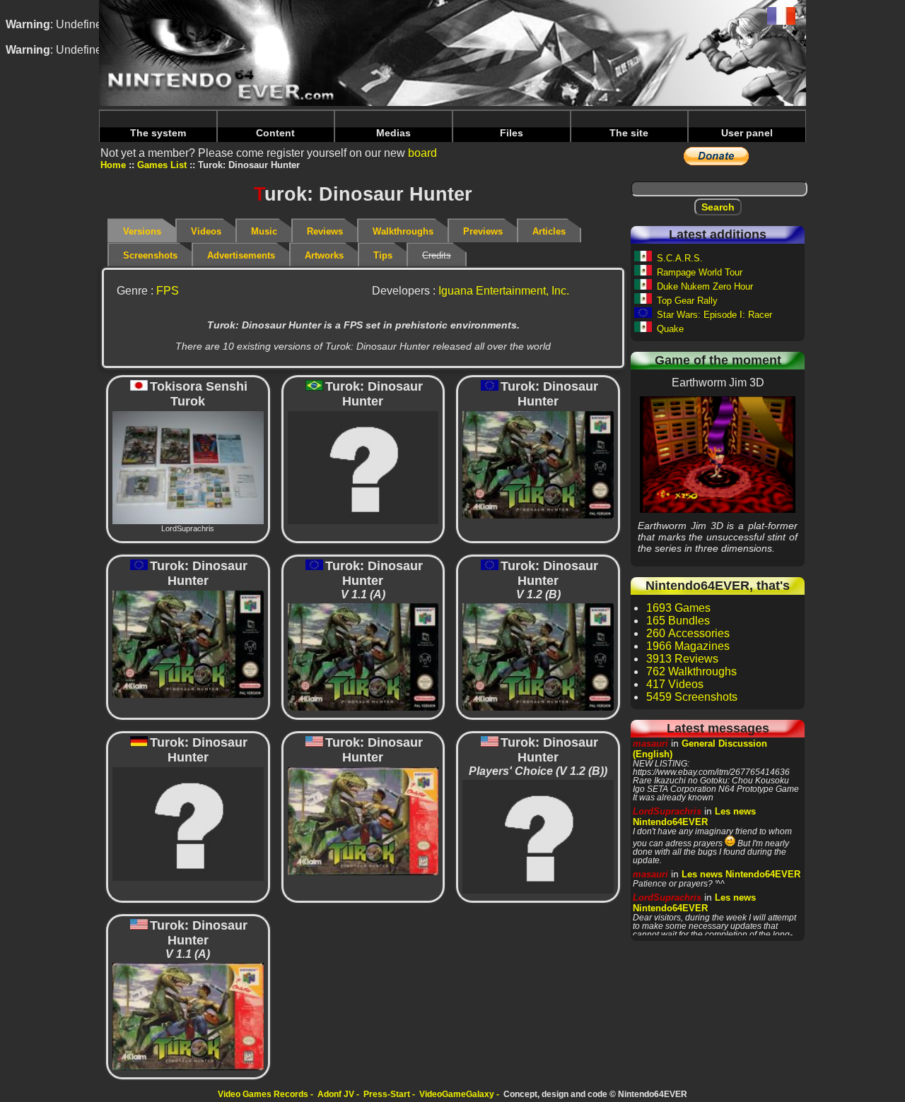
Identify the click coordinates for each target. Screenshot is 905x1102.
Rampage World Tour (699, 272)
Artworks (324, 255)
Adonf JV (335, 1094)
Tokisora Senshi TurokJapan (188, 471)
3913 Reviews (682, 659)
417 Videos (674, 684)
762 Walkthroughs (691, 671)
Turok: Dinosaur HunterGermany (188, 823)
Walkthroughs (403, 231)
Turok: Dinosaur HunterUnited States (362, 820)
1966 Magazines (688, 646)
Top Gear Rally (687, 300)
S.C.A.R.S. (680, 258)
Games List (162, 165)
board (422, 153)
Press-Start (386, 1094)
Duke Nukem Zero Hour (705, 286)
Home (113, 165)
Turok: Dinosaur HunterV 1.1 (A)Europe (362, 656)
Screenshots (150, 255)
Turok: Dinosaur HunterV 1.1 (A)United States (188, 1015)
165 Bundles (678, 621)
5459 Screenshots (691, 697)
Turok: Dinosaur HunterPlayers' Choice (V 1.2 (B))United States (538, 836)
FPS (167, 291)
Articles (549, 231)
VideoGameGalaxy (456, 1094)
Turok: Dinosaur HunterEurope (538, 464)
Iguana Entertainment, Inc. (503, 291)
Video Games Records (263, 1094)
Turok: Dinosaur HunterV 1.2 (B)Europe (538, 656)
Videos (206, 231)
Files (511, 132)
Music (264, 231)
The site (628, 132)
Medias (393, 132)
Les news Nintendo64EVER (694, 816)
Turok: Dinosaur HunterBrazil (362, 467)
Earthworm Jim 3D (718, 454)
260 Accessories (688, 633)
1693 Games (678, 608)
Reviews (325, 231)
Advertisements (241, 255)
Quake (670, 329)
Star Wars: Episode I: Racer (714, 314)
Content (275, 132)
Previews (483, 231)
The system (158, 132)
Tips (382, 255)
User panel (747, 132)
